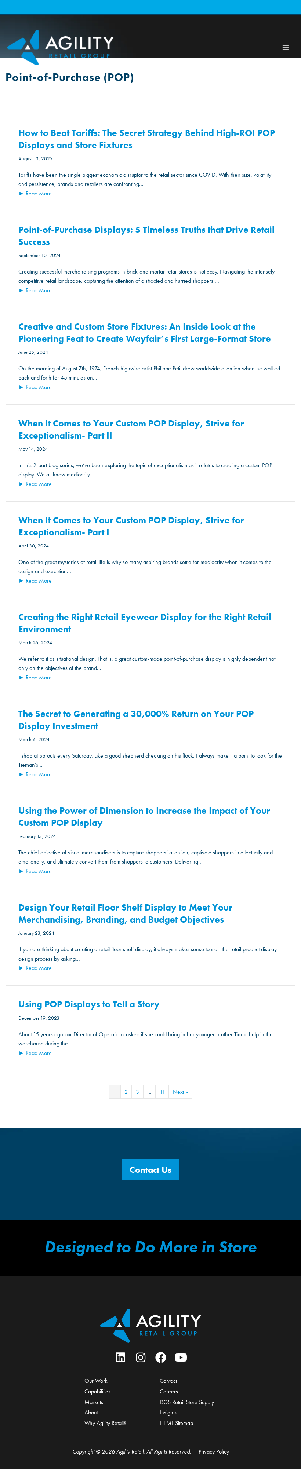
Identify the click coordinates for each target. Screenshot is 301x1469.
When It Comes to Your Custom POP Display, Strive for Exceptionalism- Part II (131, 429)
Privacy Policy (214, 1451)
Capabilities (97, 1391)
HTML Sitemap (176, 1423)
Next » (180, 1092)
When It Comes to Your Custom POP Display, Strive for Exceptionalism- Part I (131, 526)
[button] (150, 1169)
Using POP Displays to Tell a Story (89, 1004)
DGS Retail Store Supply (187, 1402)
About (91, 1412)
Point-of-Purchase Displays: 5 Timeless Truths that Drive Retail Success (146, 236)
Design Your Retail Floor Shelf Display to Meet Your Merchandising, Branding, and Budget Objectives (125, 913)
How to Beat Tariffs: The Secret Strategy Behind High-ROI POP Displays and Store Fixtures (146, 139)
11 (162, 1092)
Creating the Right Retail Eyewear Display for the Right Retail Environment (144, 623)
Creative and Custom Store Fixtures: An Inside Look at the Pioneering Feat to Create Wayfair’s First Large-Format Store (144, 332)
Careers (169, 1391)
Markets (93, 1402)
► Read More (35, 193)
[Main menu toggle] (285, 47)
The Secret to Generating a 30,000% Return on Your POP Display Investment (136, 720)
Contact (168, 1381)
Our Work (96, 1381)
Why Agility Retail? (105, 1423)
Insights (168, 1412)
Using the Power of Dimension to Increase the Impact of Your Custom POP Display (144, 817)
